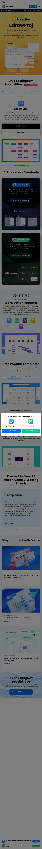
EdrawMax (12, 430)
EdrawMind (32, 430)
